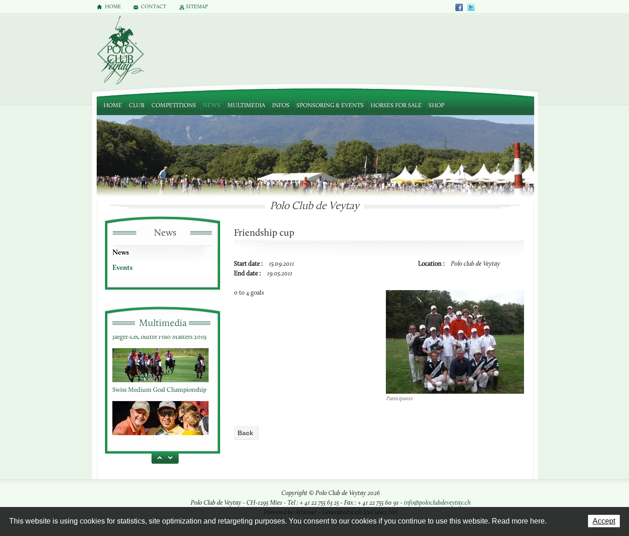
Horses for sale (396, 106)
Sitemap (197, 7)
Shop (436, 106)
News (212, 106)
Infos (281, 106)
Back (245, 433)
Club (137, 106)
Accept (604, 521)
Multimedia (246, 106)
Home (113, 106)
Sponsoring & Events (330, 106)
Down (172, 457)
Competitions (173, 106)
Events (122, 268)
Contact (153, 7)
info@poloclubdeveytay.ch (437, 503)
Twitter (471, 7)
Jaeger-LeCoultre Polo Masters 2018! (160, 430)
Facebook (459, 7)
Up (158, 457)
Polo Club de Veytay (120, 51)
